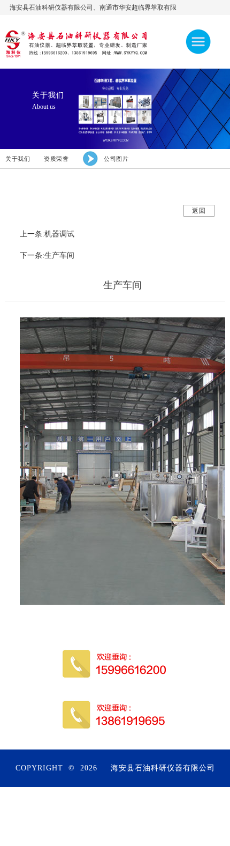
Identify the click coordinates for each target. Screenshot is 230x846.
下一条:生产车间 (47, 255)
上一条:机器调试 (47, 234)
